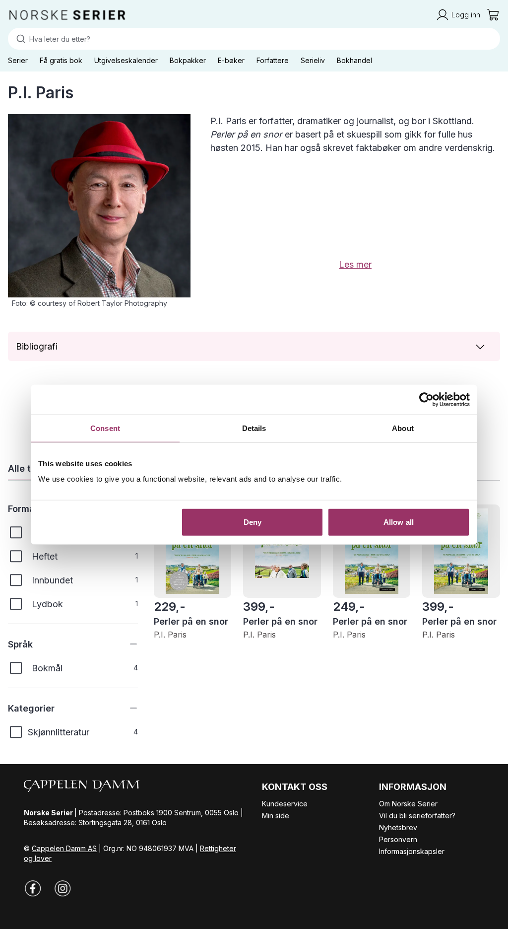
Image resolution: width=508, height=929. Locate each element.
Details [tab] (254, 428)
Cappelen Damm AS (64, 848)
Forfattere (272, 60)
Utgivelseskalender (126, 60)
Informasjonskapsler (411, 851)
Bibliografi (37, 346)
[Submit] (18, 39)
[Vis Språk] (126, 644)
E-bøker (231, 60)
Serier (18, 60)
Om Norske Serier (408, 803)
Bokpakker (188, 60)
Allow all (398, 522)
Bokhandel (354, 60)
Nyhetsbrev (398, 827)
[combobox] (254, 39)
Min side (275, 815)
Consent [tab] (105, 428)
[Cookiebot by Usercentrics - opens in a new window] (426, 399)
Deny (252, 522)
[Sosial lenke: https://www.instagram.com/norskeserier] (62, 888)
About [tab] (403, 428)
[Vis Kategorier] (126, 708)
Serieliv (313, 60)
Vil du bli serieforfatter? (417, 815)
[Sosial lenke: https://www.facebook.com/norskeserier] (33, 888)
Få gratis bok (61, 60)
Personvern (398, 839)
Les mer (355, 264)
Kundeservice (285, 803)
